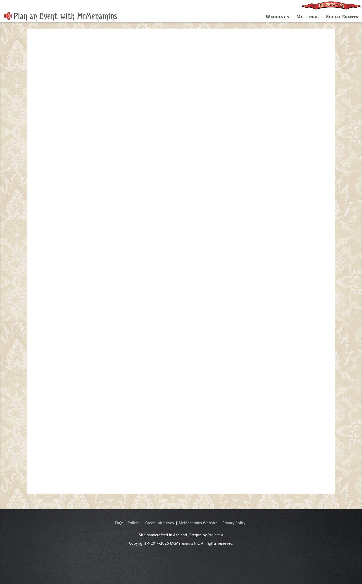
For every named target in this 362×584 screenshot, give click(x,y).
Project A (215, 535)
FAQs (119, 523)
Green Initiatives (159, 523)
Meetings (307, 16)
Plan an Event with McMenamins (65, 16)
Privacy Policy (233, 523)
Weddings (277, 16)
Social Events (342, 16)
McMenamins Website (198, 523)
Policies (134, 523)
